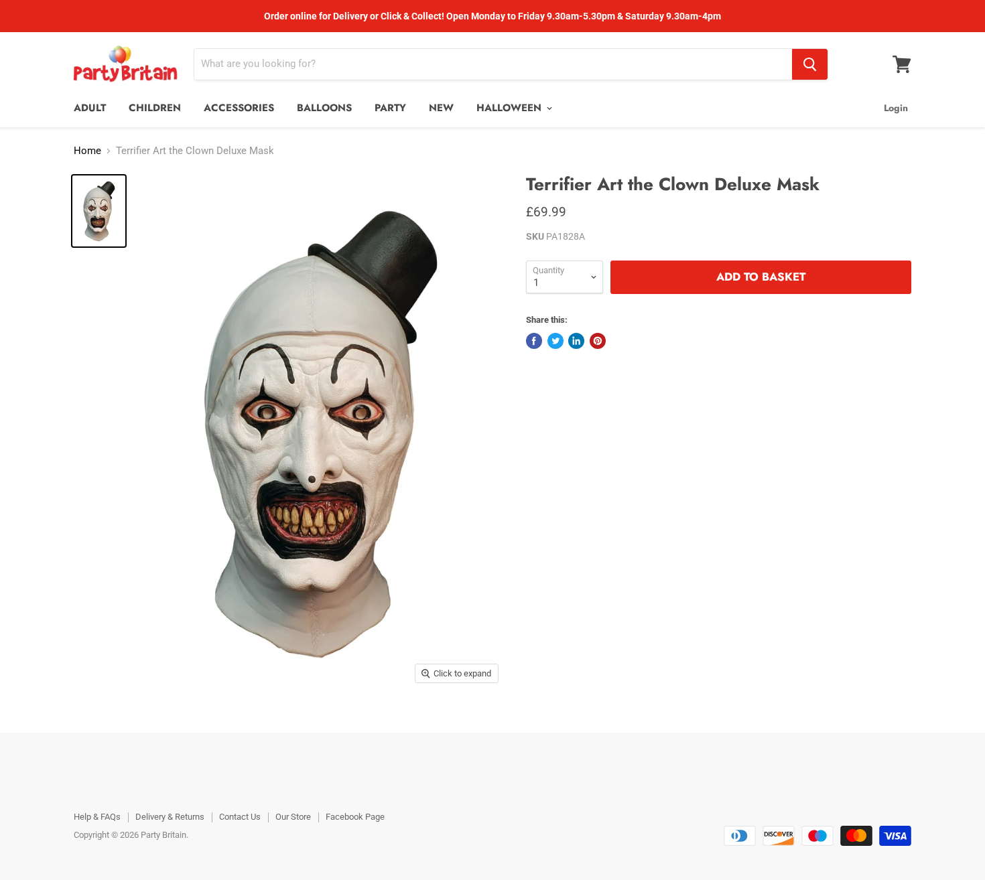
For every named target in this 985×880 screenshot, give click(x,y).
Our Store (293, 817)
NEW (441, 107)
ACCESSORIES (239, 107)
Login (896, 108)
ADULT (90, 107)
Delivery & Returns (169, 817)
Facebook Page (355, 817)
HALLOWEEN (510, 107)
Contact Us (240, 817)
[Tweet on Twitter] (555, 341)
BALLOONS (324, 107)
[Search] (810, 64)
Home (87, 151)
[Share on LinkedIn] (576, 341)
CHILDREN (155, 107)
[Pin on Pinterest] (598, 341)
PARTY (390, 107)
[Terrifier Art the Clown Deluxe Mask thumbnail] (98, 210)
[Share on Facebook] (534, 341)
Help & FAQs (97, 817)
